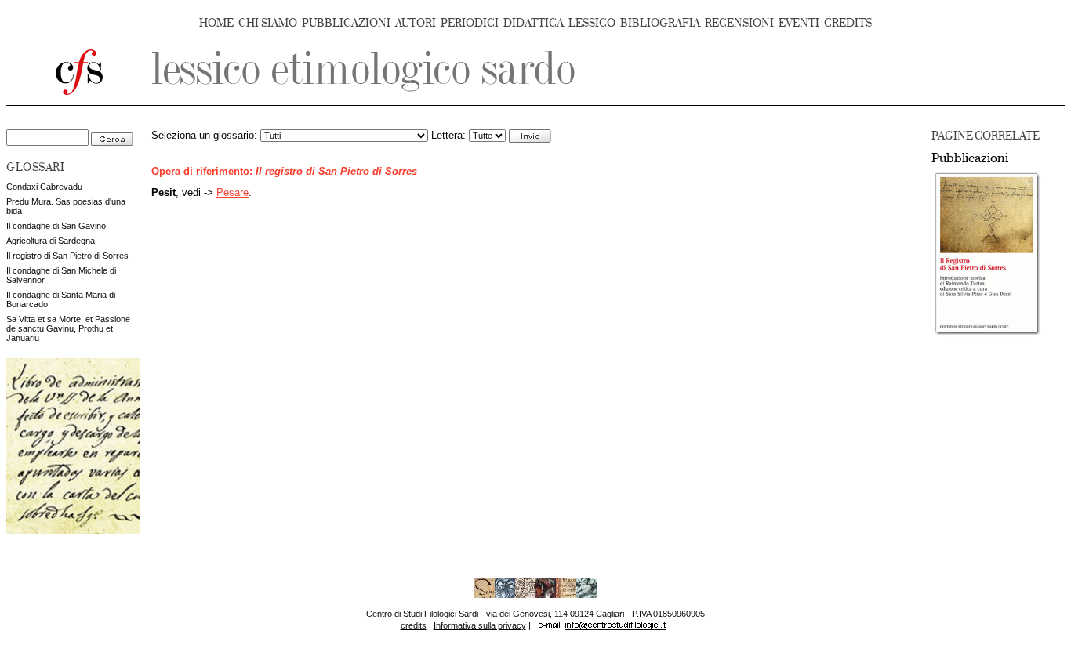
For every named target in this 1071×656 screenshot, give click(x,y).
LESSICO (591, 23)
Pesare (232, 192)
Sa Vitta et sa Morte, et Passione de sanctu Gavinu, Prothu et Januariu (68, 328)
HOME (216, 23)
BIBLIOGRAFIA (660, 23)
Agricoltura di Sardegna (50, 240)
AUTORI (415, 23)
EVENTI (799, 23)
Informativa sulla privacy (480, 625)
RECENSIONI (739, 23)
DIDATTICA (533, 23)
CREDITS (848, 23)
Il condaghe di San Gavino (56, 225)
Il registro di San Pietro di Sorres (67, 255)
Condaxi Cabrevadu (44, 186)
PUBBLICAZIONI (346, 23)
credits (414, 625)
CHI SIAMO (267, 23)
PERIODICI (470, 23)
